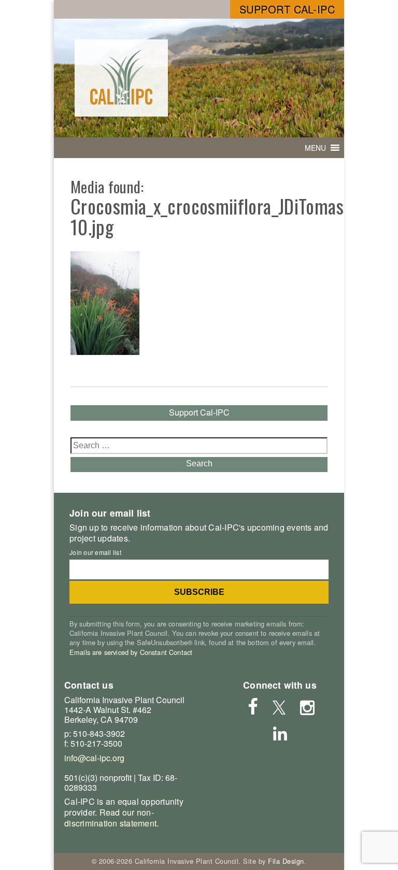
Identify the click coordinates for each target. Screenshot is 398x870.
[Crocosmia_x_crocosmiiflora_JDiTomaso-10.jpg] (104, 352)
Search (199, 463)
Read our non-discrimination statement (110, 817)
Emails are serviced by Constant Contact (130, 652)
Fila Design (286, 861)
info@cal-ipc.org (94, 758)
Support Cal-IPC (287, 9)
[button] (315, 147)
